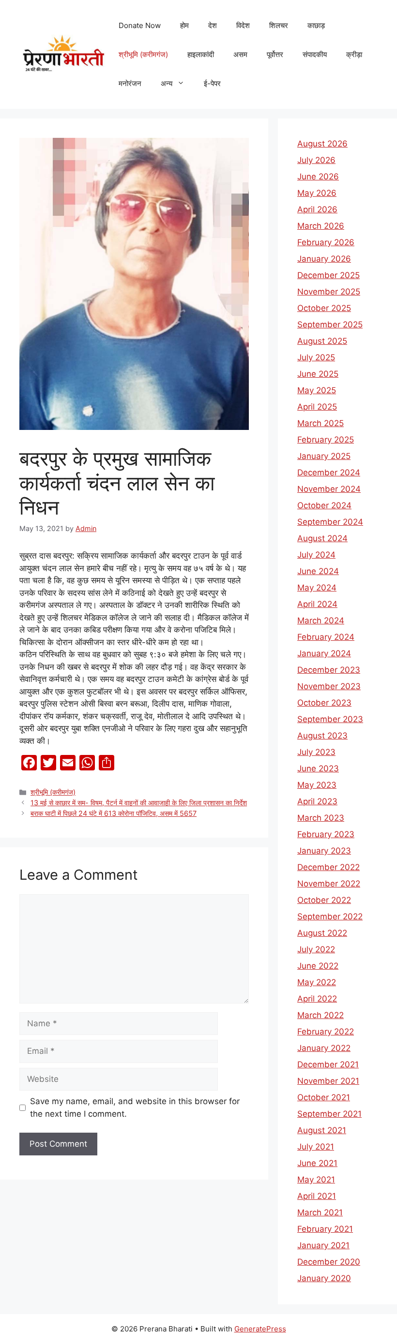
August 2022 (322, 933)
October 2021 (323, 1097)
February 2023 (325, 834)
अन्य (166, 83)
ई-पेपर (212, 83)
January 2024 (324, 653)
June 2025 (317, 374)
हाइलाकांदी (200, 54)
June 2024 (318, 571)
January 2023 (324, 851)
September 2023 (330, 719)
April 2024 (317, 604)
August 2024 (322, 538)
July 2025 (316, 357)
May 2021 (316, 1179)
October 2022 (324, 900)
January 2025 (324, 456)
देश (212, 25)
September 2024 (330, 522)
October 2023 (324, 703)
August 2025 (322, 341)
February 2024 (325, 637)
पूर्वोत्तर (275, 54)
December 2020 (328, 1262)
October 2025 (324, 308)
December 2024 (328, 472)
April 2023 (317, 801)
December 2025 (328, 275)
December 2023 (328, 670)
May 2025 (316, 390)
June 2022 (317, 966)
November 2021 (328, 1081)
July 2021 (315, 1147)
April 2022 (317, 999)
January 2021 (323, 1245)
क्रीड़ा (354, 54)
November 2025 (328, 291)
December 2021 (328, 1064)
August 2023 (322, 735)
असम (240, 54)
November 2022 (328, 883)
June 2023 (318, 768)
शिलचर (278, 25)
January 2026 (324, 259)
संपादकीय (315, 54)
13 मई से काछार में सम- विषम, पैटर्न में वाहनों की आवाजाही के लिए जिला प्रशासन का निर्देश (139, 802)
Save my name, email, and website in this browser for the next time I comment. (135, 1107)
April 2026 (317, 209)
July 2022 (316, 949)
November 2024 (329, 489)
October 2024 (324, 505)
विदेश (243, 25)
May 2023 (316, 785)
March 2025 (320, 423)
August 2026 (322, 143)
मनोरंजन (130, 83)
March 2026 (320, 226)
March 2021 (320, 1212)
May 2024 (316, 587)
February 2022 (325, 1031)
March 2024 (320, 620)
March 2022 (320, 1015)
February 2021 (325, 1229)
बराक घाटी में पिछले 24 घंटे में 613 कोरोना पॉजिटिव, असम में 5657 (114, 813)
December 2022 (328, 867)
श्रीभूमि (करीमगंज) (143, 54)
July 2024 (316, 555)
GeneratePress (260, 1328)
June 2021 (317, 1163)
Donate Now (140, 25)
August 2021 (321, 1130)
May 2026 (316, 193)
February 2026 (325, 242)
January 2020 (324, 1278)
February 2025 (325, 439)
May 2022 (316, 982)
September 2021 (329, 1114)
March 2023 (320, 818)
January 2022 (324, 1048)
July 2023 (316, 752)
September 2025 (330, 324)
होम (184, 25)
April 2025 (317, 407)
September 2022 (330, 916)
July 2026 (316, 160)
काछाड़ (316, 25)
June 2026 (318, 176)
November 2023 (329, 686)
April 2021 (316, 1196)
